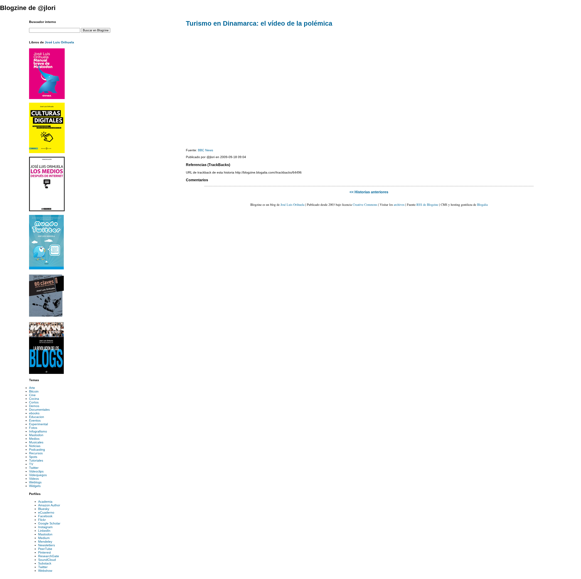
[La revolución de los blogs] (46, 373)
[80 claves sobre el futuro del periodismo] (46, 317)
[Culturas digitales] (47, 152)
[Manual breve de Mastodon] (47, 98)
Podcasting (37, 449)
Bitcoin (34, 391)
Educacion (36, 417)
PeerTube (45, 549)
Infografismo (38, 431)
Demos (34, 406)
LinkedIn (44, 530)
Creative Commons (365, 204)
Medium (44, 538)
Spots (33, 457)
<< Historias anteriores (369, 192)
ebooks (34, 413)
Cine (32, 395)
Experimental (38, 424)
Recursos (36, 453)
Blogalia (482, 204)
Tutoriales (36, 460)
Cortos (34, 402)
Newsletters (46, 545)
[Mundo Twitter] (46, 268)
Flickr (42, 520)
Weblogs (35, 482)
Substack (44, 563)
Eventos (35, 420)
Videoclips (36, 471)
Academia (45, 501)
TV (31, 464)
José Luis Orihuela (59, 42)
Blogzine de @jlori (28, 7)
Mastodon (36, 435)
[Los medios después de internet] (47, 210)
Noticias (34, 446)
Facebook (45, 516)
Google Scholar (49, 523)
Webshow (45, 570)
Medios (34, 438)
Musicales (36, 442)
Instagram (45, 527)
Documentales (39, 409)
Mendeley (45, 541)
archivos (399, 204)
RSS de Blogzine (427, 204)
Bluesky (43, 509)
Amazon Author (49, 505)
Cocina (34, 398)
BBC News (205, 150)
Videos (34, 478)
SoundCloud (47, 560)
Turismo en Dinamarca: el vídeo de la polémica (259, 23)
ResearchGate (48, 556)
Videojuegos (38, 475)
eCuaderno (46, 512)
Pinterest (44, 552)
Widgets (35, 486)
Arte (32, 388)
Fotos (33, 428)
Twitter (34, 468)
